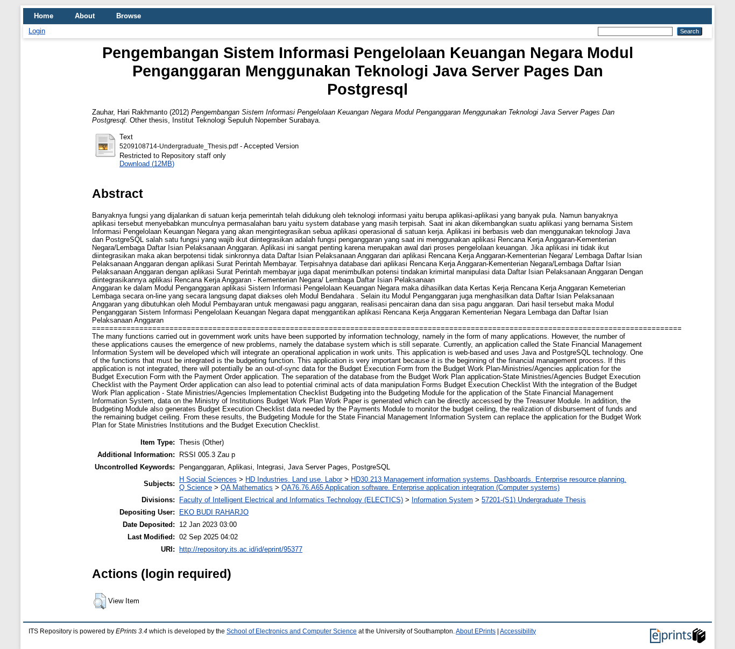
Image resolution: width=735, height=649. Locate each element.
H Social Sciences (208, 479)
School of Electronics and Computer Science (292, 631)
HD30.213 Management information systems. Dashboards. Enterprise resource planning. (488, 479)
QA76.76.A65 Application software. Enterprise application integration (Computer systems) (420, 487)
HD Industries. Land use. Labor (293, 479)
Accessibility (518, 631)
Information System (442, 500)
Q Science (195, 487)
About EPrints (476, 631)
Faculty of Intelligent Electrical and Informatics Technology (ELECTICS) (291, 500)
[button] (100, 601)
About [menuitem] (85, 16)
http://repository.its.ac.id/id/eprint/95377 (240, 549)
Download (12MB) (146, 164)
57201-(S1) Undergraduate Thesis (534, 500)
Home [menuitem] (43, 16)
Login (37, 31)
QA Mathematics (247, 487)
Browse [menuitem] (128, 16)
